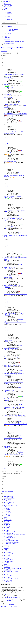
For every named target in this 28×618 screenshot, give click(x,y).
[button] (4, 65)
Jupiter (7, 383)
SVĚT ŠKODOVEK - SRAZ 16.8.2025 (14, 74)
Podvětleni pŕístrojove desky (11, 348)
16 (7, 140)
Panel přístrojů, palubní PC (12, 48)
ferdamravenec (21, 379)
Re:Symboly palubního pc (10, 226)
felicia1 (20, 421)
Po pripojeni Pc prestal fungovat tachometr (14, 407)
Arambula (20, 319)
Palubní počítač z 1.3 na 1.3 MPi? (12, 365)
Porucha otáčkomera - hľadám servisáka (13, 382)
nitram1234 (8, 375)
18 (7, 143)
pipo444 (20, 435)
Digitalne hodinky (8, 340)
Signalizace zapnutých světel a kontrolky (14, 373)
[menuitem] (12, 29)
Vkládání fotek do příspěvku (11, 104)
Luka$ (8, 95)
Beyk (6, 447)
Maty (6, 105)
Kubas (6, 408)
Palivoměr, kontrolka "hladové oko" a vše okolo (15, 424)
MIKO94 (7, 287)
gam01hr (7, 219)
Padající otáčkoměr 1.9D (10, 446)
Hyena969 (7, 315)
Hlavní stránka (7, 4)
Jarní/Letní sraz (7, 77)
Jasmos (7, 439)
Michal (19, 310)
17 (7, 141)
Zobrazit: (4, 472)
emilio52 (20, 91)
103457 (7, 76)
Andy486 (20, 345)
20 (7, 145)
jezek (6, 324)
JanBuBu (20, 207)
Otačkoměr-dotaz (8, 398)
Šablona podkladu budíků (10, 161)
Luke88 (7, 391)
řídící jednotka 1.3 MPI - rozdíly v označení (14, 210)
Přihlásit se (9, 13)
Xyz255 (20, 172)
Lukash (7, 350)
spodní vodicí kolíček (9, 390)
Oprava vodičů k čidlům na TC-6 (12, 285)
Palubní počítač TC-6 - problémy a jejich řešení (15, 294)
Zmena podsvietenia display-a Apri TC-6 (14, 313)
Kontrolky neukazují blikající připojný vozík (15, 415)
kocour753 (8, 268)
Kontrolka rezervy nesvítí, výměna (12, 357)
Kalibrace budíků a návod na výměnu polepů (15, 152)
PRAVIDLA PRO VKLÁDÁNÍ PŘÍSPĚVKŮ (15, 114)
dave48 (7, 134)
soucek (19, 101)
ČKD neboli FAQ (8, 87)
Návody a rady (7, 6)
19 (7, 144)
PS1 (6, 211)
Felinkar (7, 260)
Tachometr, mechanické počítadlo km (13, 218)
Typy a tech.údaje (8, 5)
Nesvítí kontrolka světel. (10, 267)
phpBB (9, 600)
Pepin (6, 228)
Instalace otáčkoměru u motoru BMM (13, 438)
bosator (7, 278)
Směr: (11, 473)
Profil (8, 16)
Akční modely (7, 94)
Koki (6, 358)
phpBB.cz (11, 604)
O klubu (6, 9)
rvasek (6, 341)
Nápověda (9, 19)
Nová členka (7, 84)
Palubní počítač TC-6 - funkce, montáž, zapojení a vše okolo (13, 132)
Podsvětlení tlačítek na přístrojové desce (13, 454)
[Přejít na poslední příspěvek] (22, 81)
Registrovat (9, 12)
